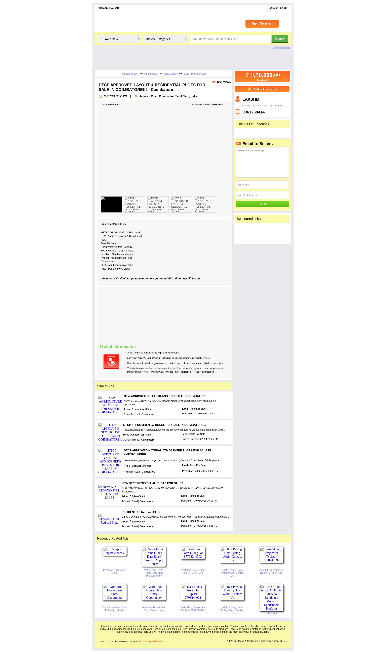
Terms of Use (280, 640)
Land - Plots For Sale (195, 73)
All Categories (130, 73)
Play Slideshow (110, 104)
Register (273, 7)
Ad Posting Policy (235, 640)
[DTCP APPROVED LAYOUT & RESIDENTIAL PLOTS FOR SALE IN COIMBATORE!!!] (111, 204)
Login (283, 7)
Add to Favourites (265, 89)
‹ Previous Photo (200, 104)
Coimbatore (150, 73)
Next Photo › (218, 104)
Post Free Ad (262, 24)
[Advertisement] (190, 315)
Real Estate (170, 73)
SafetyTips (266, 640)
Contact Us (252, 640)
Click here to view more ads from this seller (261, 105)
